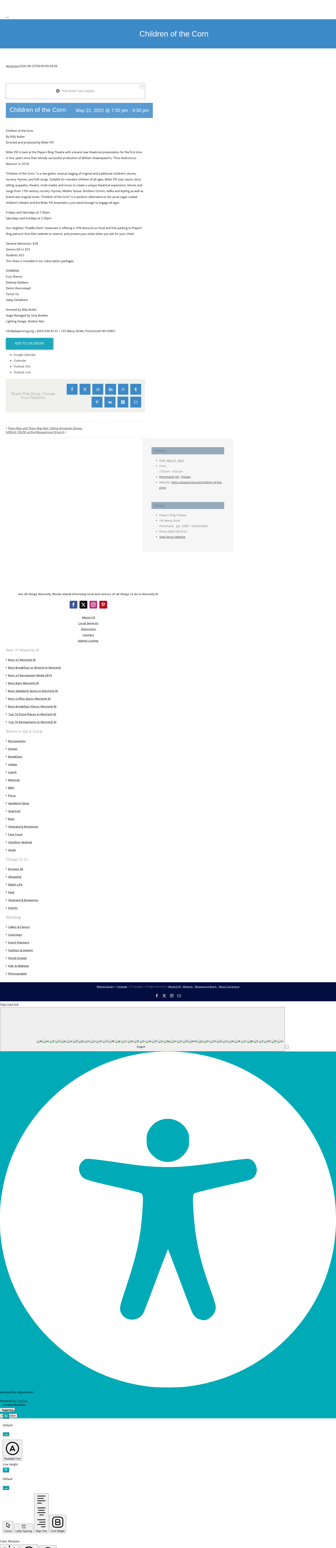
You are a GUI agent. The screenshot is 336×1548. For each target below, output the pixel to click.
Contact (88, 635)
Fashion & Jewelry (20, 950)
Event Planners (18, 942)
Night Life (15, 884)
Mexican (14, 780)
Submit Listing (88, 641)
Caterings (15, 935)
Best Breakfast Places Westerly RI (32, 706)
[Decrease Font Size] (6, 1434)
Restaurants (17, 741)
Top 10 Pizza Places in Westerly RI (32, 714)
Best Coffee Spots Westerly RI (29, 699)
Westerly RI (174, 986)
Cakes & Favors (19, 927)
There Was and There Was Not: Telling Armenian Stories (45, 428)
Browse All (15, 869)
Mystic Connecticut (229, 986)
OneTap (22, 1401)
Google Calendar (25, 355)
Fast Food (15, 834)
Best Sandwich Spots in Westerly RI (33, 691)
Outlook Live (22, 372)
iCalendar (20, 360)
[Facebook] (73, 605)
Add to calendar (29, 343)
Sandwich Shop (18, 803)
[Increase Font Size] (6, 1416)
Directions (88, 629)
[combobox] (142, 1029)
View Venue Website (172, 537)
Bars (11, 819)
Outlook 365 (22, 366)
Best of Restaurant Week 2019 (30, 675)
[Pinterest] (103, 605)
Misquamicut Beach (205, 986)
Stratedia (122, 986)
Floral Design (17, 958)
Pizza (12, 795)
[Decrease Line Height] (6, 1488)
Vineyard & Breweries (23, 826)
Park (11, 892)
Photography (17, 973)
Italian (12, 764)
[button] (287, 1047)
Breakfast (15, 756)
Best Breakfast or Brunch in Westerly (34, 667)
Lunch (12, 772)
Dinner (13, 749)
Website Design (105, 986)
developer (12, 66)
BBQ (11, 788)
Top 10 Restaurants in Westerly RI (32, 722)
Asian (12, 850)
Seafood (14, 811)
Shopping (14, 877)
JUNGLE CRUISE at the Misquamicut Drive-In (35, 432)
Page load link (9, 1004)
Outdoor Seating (20, 842)
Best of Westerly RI (22, 660)
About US (88, 617)
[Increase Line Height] (6, 1470)
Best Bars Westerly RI (23, 683)
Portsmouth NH (169, 477)
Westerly (187, 986)
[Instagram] (93, 605)
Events (13, 908)
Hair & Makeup (18, 966)
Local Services (88, 623)
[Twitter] (83, 605)
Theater (186, 477)
